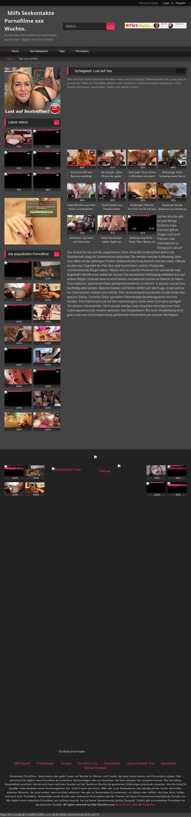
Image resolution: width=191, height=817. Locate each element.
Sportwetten (168, 763)
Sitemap (104, 471)
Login (166, 2)
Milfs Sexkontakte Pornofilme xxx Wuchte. (29, 20)
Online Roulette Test (140, 763)
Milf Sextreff (22, 763)
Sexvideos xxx (87, 763)
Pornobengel (45, 763)
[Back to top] (180, 806)
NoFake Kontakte (95, 767)
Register (181, 2)
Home (15, 51)
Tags (62, 51)
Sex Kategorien (39, 51)
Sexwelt (66, 763)
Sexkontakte (112, 763)
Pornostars (82, 51)
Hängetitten (148, 804)
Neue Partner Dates (127, 804)
